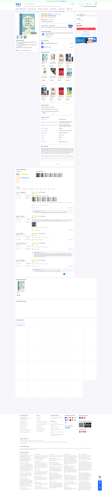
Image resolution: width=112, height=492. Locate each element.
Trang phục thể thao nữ (82, 462)
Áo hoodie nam (39, 464)
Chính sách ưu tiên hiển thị (55, 428)
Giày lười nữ (43, 473)
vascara (21, 448)
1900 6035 (24, 443)
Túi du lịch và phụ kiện (55, 455)
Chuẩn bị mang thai (25, 461)
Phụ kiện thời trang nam (55, 460)
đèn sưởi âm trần (83, 489)
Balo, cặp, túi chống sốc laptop (56, 456)
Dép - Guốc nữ (41, 471)
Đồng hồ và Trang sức (53, 462)
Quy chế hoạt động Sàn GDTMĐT (56, 417)
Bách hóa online (69, 460)
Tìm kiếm (72, 4)
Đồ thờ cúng (53, 478)
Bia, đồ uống (24, 468)
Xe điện (74, 483)
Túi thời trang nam (38, 486)
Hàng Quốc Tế (67, 454)
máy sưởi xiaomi (86, 486)
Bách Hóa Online (52, 481)
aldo (57, 448)
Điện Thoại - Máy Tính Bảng (25, 472)
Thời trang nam (38, 461)
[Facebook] (80, 418)
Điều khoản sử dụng (39, 425)
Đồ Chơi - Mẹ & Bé (23, 454)
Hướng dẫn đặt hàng (23, 422)
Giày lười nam (37, 477)
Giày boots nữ (38, 473)
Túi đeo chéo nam (40, 487)
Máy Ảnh (87, 479)
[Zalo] (85, 418)
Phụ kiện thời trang (53, 458)
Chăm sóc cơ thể (25, 481)
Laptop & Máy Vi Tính (71, 461)
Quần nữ (41, 455)
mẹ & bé (34, 6)
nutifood (63, 448)
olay (81, 448)
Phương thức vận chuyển (24, 423)
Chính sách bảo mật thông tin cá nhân (42, 422)
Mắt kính (58, 459)
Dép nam (39, 478)
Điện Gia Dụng (23, 487)
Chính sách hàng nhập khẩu (24, 429)
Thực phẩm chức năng (25, 480)
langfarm (24, 449)
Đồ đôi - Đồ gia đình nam (42, 465)
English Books (69, 489)
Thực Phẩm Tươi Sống (24, 463)
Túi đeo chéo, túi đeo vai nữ (39, 483)
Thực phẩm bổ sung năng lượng (85, 470)
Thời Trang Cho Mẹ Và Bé (24, 455)
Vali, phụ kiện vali (59, 456)
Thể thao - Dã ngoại (68, 457)
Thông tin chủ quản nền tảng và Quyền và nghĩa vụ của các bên (57, 435)
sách (45, 6)
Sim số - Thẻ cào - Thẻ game (72, 479)
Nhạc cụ (57, 478)
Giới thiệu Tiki (38, 417)
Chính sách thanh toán (54, 426)
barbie (35, 448)
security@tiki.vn (28, 432)
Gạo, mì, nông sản (25, 467)
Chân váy (41, 457)
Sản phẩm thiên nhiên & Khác (26, 483)
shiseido (21, 449)
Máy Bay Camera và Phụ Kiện (85, 479)
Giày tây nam (42, 477)
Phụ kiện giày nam (40, 479)
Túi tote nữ (41, 484)
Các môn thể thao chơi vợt (85, 468)
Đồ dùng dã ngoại (85, 463)
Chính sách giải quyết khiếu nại (41, 424)
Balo (50, 455)
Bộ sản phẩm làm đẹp (26, 485)
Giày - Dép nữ (37, 470)
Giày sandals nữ (40, 472)
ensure (40, 448)
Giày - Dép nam (38, 476)
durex (43, 448)
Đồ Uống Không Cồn (55, 486)
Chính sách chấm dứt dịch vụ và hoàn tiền (57, 432)
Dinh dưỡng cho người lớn (26, 459)
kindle (66, 448)
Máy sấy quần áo (84, 459)
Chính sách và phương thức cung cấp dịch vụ (57, 430)
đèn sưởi (83, 483)
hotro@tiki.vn (28, 430)
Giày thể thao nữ (87, 469)
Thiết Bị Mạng (55, 470)
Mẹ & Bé (70, 459)
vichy (30, 449)
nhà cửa (42, 6)
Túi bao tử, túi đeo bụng (43, 488)
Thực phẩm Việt (28, 465)
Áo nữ (35, 455)
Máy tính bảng (24, 476)
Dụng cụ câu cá (83, 466)
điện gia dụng (26, 6)
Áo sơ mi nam (41, 463)
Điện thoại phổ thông (25, 475)
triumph (59, 448)
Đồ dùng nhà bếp (23, 489)
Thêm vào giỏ (86, 31)
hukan (28, 449)
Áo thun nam (37, 462)
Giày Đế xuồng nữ (41, 474)
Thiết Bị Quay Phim (84, 478)
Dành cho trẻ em (25, 469)
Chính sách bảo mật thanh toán (41, 421)
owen (38, 448)
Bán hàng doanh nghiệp (40, 429)
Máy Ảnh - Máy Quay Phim (84, 472)
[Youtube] (82, 418)
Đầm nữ (38, 455)
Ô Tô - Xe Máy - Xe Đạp (69, 481)
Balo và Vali (51, 454)
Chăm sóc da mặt (23, 479)
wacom (72, 448)
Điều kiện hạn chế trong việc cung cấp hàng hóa (57, 425)
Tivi (81, 458)
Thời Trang (73, 455)
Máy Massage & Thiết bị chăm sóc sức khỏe (26, 482)
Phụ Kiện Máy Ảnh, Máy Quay (83, 474)
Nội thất (54, 476)
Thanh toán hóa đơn (67, 476)
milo (51, 448)
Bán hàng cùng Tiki (54, 418)
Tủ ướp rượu (89, 459)
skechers (54, 448)
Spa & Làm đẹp (71, 477)
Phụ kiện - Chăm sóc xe (68, 483)
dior (23, 448)
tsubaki (35, 449)
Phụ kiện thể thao (85, 464)
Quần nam (41, 462)
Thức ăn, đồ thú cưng (25, 470)
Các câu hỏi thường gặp (24, 419)
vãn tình (52, 6)
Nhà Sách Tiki (67, 486)
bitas (89, 448)
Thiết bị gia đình (29, 489)
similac (83, 448)
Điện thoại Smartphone (24, 474)
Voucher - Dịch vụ (67, 474)
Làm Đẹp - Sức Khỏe (24, 478)
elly (49, 448)
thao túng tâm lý (58, 6)
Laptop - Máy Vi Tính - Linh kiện (55, 466)
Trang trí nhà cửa (52, 474)
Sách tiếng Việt (66, 488)
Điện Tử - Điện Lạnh (83, 454)
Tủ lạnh (82, 456)
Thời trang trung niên (40, 459)
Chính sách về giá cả (54, 423)
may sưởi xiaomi (84, 485)
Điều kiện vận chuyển (40, 431)
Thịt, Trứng (25, 464)
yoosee (78, 448)
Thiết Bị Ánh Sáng (85, 475)
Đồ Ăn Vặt (53, 485)
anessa (75, 448)
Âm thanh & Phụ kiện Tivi (83, 455)
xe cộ (31, 6)
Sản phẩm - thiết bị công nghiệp (70, 462)
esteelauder (27, 448)
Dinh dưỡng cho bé (25, 458)
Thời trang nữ (37, 454)
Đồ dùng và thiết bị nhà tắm (56, 477)
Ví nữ (45, 483)
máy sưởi (80, 483)
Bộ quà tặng (54, 487)
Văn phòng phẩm (72, 488)
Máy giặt (81, 457)
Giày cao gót (37, 471)
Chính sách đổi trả (23, 426)
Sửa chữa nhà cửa (54, 475)
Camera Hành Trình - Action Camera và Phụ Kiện (85, 476)
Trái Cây (21, 464)
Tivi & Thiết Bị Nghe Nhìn (70, 463)
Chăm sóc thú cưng (52, 483)
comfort (86, 448)
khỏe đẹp (38, 6)
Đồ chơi (30, 455)
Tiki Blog (37, 418)
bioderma (46, 448)
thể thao (48, 6)
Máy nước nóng (85, 458)
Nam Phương (59, 14)
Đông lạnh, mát (26, 466)
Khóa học (72, 476)
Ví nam (36, 487)
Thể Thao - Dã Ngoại (83, 461)
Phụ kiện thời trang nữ (52, 459)
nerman (69, 448)
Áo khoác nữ (42, 456)
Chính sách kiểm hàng (23, 425)
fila (32, 449)
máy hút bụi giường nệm (85, 487)
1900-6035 (25, 417)
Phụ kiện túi (45, 484)
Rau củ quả (23, 465)
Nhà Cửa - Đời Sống (53, 472)
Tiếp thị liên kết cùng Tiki (40, 428)
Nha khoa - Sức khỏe (70, 478)
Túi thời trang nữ (38, 482)
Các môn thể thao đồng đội (85, 467)
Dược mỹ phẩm (29, 485)
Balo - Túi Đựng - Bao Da (85, 477)
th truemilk (31, 448)
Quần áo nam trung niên (41, 467)
